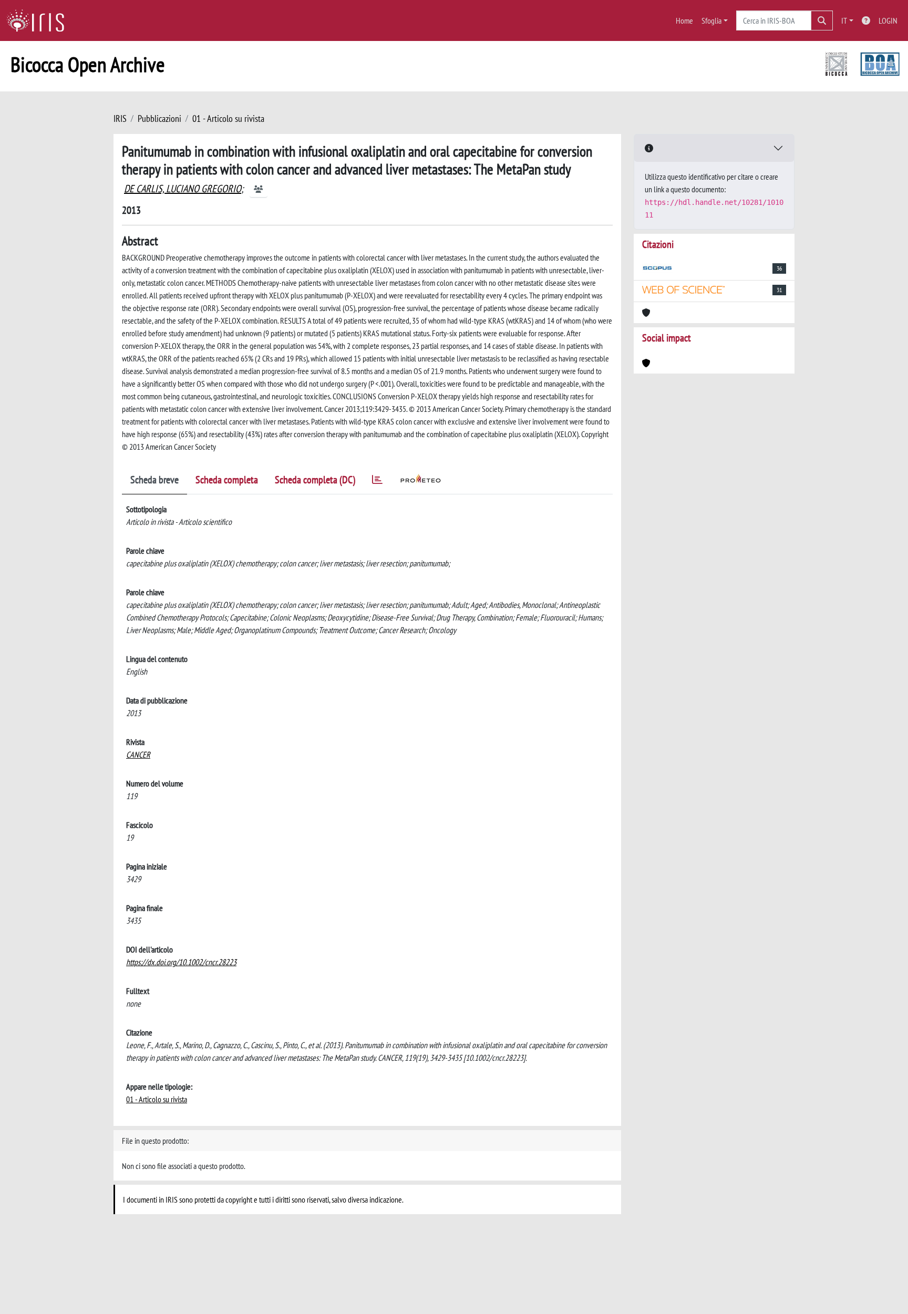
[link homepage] (39, 20)
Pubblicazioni (159, 118)
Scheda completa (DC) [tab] (315, 480)
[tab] (377, 481)
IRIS (120, 118)
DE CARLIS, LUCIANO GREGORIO (182, 188)
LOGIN (888, 20)
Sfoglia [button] (711, 20)
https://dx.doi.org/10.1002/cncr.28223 (181, 962)
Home (684, 20)
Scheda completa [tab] (226, 480)
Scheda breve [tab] (154, 480)
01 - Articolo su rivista (228, 118)
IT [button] (844, 20)
